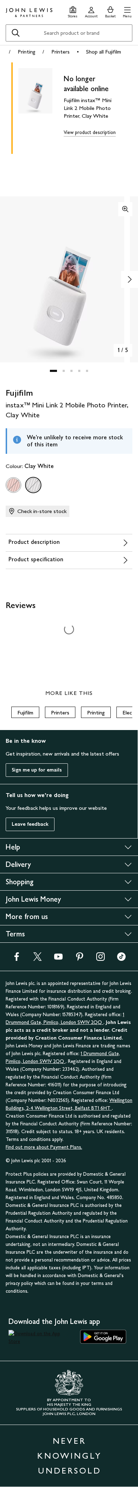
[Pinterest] (79, 959)
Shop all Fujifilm (103, 51)
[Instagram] (100, 959)
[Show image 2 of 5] (129, 279)
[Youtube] (58, 959)
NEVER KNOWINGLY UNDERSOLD (69, 1456)
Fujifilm (25, 712)
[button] (127, 11)
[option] (13, 485)
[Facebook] (16, 959)
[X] (37, 959)
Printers (60, 51)
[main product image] (41, 106)
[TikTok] (121, 959)
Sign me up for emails (37, 770)
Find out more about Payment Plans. (44, 1147)
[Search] (15, 32)
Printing (26, 51)
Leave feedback (30, 824)
